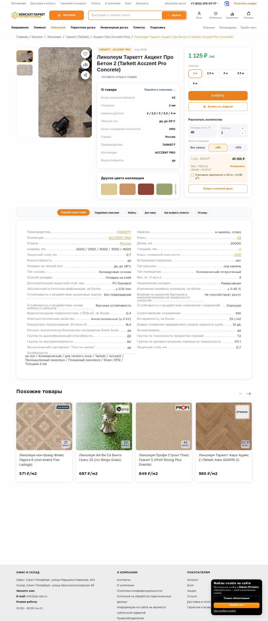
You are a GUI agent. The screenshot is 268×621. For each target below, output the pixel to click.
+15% (238, 148)
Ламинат (40, 27)
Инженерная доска (114, 27)
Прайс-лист (249, 27)
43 (239, 238)
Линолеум (58, 27)
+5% (218, 148)
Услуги (95, 4)
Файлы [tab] (132, 212)
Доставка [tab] (150, 212)
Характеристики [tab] (73, 212)
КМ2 (237, 255)
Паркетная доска (83, 27)
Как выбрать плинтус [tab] (176, 212)
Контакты (142, 4)
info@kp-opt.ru (36, 596)
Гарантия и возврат (73, 4)
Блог (128, 4)
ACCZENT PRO (120, 238)
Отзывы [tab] (202, 212)
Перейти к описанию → (159, 90)
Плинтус (139, 27)
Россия (125, 243)
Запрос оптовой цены (218, 189)
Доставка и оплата (43, 4)
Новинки (209, 27)
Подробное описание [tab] (107, 212)
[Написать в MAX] (226, 3)
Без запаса (198, 148)
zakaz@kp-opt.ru (175, 4)
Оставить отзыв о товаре (119, 77)
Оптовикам (18, 4)
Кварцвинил (20, 27)
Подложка (157, 27)
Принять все (236, 605)
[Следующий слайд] (249, 394)
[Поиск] (174, 15)
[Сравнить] (85, 64)
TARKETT (124, 232)
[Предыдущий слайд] (241, 394)
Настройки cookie (225, 611)
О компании (112, 4)
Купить (217, 95)
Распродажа (227, 27)
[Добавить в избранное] (85, 54)
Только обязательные (237, 598)
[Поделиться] (85, 75)
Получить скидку (245, 4)
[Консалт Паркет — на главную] (28, 15)
